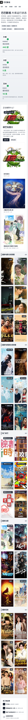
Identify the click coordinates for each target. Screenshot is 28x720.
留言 (20, 6)
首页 (2, 6)
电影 (6, 6)
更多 (26, 254)
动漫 (15, 6)
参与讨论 (13, 139)
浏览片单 (6, 139)
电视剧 (10, 6)
